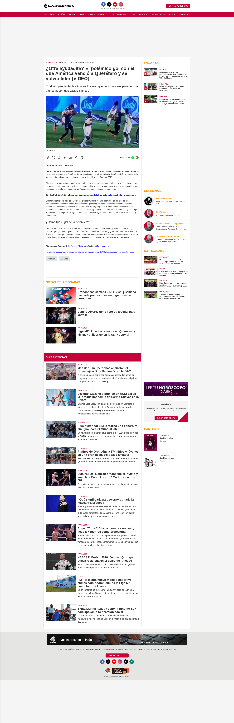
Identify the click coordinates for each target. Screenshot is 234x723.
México (64, 14)
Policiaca (54, 14)
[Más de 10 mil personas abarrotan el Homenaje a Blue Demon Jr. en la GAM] (61, 374)
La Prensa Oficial (75, 246)
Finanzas (92, 14)
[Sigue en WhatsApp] (133, 158)
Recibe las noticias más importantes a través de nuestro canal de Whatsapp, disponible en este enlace (90, 252)
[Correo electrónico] (70, 158)
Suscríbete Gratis (166, 418)
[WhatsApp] (59, 158)
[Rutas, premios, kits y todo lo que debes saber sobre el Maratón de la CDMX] (150, 272)
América (51, 259)
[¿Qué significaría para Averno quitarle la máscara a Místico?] (61, 508)
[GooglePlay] (131, 661)
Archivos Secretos (168, 14)
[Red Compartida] (149, 201)
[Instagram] (121, 4)
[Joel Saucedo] (149, 213)
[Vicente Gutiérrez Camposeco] (149, 226)
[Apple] (126, 661)
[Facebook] (103, 4)
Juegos (182, 14)
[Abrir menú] (45, 14)
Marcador (121, 14)
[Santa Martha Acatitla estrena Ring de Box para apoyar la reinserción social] (61, 615)
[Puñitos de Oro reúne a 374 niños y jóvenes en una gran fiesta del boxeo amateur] (61, 456)
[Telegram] (64, 158)
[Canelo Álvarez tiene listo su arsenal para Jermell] (61, 315)
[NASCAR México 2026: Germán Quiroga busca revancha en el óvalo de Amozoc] (61, 562)
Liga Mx (64, 259)
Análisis (102, 14)
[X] (109, 4)
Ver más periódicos (178, 6)
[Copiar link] (76, 158)
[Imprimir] (82, 158)
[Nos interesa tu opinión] (117, 640)
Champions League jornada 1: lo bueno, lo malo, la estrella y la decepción (102, 195)
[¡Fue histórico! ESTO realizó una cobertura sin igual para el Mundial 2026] (61, 432)
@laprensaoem (102, 246)
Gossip (112, 14)
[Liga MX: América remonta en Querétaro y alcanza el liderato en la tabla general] (61, 335)
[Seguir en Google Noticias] (137, 158)
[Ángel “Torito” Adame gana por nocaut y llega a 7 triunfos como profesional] (61, 537)
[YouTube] (115, 4)
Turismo (154, 14)
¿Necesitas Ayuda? (117, 655)
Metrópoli (73, 14)
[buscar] (188, 14)
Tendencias (143, 14)
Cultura (132, 14)
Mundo (83, 14)
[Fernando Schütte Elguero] (149, 239)
